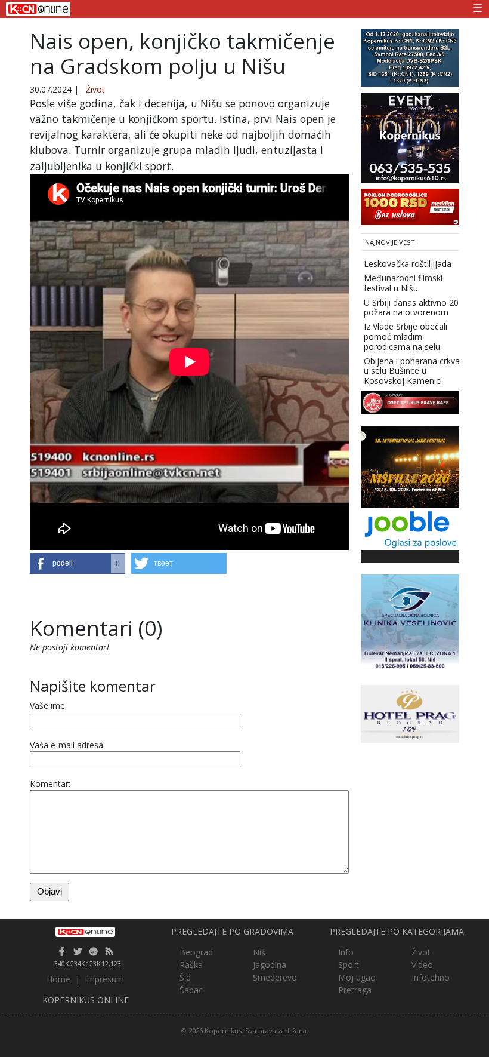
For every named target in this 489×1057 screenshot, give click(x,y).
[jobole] (410, 528)
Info (346, 952)
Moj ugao (357, 977)
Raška (191, 964)
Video (422, 964)
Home (58, 979)
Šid (185, 977)
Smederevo (275, 977)
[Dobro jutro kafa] (410, 401)
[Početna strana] (85, 932)
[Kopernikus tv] (410, 56)
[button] (77, 563)
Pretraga (355, 989)
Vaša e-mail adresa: (67, 745)
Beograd (196, 952)
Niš (259, 952)
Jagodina (269, 964)
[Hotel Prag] (410, 712)
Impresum (104, 979)
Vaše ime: (48, 705)
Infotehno (430, 977)
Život (95, 89)
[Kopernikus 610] (410, 136)
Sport (348, 964)
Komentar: (50, 783)
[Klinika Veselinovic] (410, 622)
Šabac (191, 989)
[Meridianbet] (410, 205)
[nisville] (410, 466)
